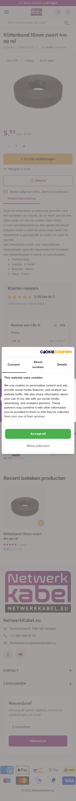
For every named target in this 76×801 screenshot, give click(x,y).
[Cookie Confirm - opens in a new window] (56, 352)
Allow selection (38, 445)
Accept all (38, 433)
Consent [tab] (14, 364)
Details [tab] (62, 364)
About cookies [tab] (38, 364)
